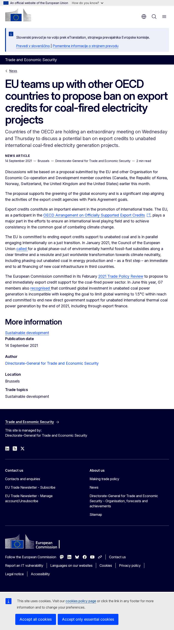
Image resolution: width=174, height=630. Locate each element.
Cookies (106, 565)
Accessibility (40, 574)
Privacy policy (130, 565)
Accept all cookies (36, 619)
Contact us (117, 557)
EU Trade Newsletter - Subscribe (30, 487)
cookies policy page (81, 601)
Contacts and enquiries (22, 479)
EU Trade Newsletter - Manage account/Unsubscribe (29, 498)
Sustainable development (27, 332)
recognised (40, 288)
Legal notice (14, 574)
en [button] (144, 16)
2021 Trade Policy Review (120, 276)
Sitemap (96, 514)
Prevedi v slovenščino (33, 46)
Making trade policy (104, 479)
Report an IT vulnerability (24, 565)
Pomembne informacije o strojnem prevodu (85, 46)
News (13, 71)
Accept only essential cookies (88, 619)
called (22, 248)
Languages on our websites (71, 565)
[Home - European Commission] (18, 14)
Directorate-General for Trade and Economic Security (52, 363)
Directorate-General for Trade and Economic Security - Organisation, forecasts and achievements (124, 501)
